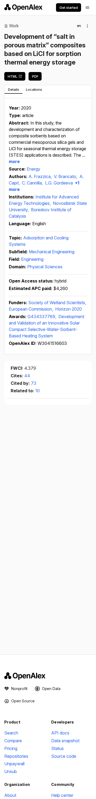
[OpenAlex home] (23, 7)
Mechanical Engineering (51, 251)
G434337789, (42, 316)
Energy (33, 169)
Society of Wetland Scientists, (57, 302)
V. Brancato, (66, 176)
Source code (63, 756)
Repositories (16, 756)
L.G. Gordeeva (59, 183)
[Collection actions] (87, 26)
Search (11, 733)
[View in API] (79, 26)
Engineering (32, 259)
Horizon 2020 (68, 309)
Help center (62, 795)
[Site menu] (87, 7)
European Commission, (31, 309)
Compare (13, 740)
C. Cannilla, (33, 183)
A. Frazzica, (41, 176)
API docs (60, 733)
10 (37, 390)
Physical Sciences (44, 266)
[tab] (13, 89)
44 (27, 375)
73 (33, 383)
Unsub (10, 771)
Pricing (10, 748)
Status (57, 748)
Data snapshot (65, 740)
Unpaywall (14, 763)
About (10, 795)
